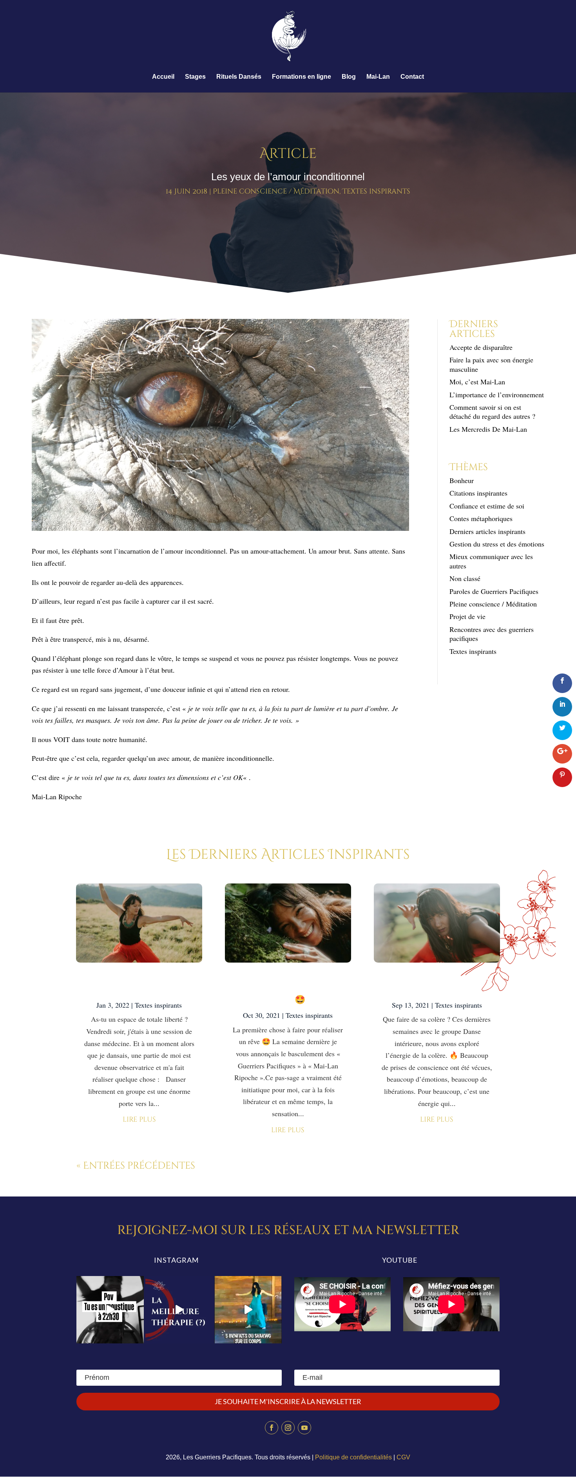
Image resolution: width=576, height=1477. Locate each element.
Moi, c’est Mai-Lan (477, 381)
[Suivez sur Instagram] (288, 1427)
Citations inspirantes (478, 493)
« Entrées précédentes (135, 1165)
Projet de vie (467, 616)
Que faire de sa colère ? (436, 984)
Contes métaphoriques (481, 518)
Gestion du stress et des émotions (496, 543)
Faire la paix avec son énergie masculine (491, 364)
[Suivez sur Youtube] (304, 1427)
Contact (412, 77)
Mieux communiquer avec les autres (491, 561)
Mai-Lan (378, 77)
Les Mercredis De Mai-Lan (488, 429)
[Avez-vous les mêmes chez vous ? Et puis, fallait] (110, 1309)
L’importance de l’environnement (496, 394)
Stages (195, 77)
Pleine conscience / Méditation (276, 191)
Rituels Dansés (238, 77)
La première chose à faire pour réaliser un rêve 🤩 (288, 990)
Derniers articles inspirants (487, 531)
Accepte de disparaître (483, 347)
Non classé (464, 578)
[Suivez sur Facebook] (271, 1427)
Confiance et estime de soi (486, 505)
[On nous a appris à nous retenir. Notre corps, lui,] (248, 1309)
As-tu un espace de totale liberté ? (139, 984)
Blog (349, 77)
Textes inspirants (376, 191)
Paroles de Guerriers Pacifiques (493, 591)
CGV (403, 1457)
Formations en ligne (301, 77)
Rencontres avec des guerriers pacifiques (491, 633)
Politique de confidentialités (353, 1457)
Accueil (163, 77)
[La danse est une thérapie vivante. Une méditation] (179, 1309)
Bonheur (461, 480)
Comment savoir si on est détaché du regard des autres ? (492, 411)
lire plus (139, 1119)
